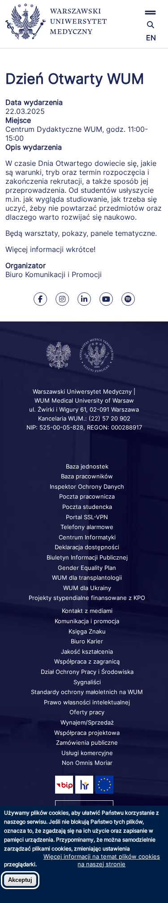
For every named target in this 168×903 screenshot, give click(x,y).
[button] (136, 12)
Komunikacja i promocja (87, 621)
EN (151, 37)
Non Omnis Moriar (87, 762)
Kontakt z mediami (87, 610)
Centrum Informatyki (87, 537)
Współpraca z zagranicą (87, 661)
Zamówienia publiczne (87, 742)
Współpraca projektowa (87, 732)
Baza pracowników (87, 476)
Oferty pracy (86, 712)
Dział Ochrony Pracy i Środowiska (87, 671)
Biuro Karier (87, 641)
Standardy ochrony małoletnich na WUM (87, 691)
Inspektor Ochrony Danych (87, 486)
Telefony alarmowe (86, 526)
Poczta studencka (87, 506)
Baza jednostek (87, 466)
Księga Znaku (87, 631)
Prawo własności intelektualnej (87, 702)
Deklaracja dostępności (87, 547)
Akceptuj (20, 880)
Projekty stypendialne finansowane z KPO (87, 597)
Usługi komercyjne (87, 752)
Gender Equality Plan (87, 567)
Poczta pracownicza (87, 496)
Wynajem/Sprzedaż (87, 722)
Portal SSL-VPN (87, 517)
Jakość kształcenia (87, 651)
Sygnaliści (87, 682)
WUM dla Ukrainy (87, 587)
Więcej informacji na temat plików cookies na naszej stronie (101, 860)
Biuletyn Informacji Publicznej (87, 557)
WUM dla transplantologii (87, 577)
